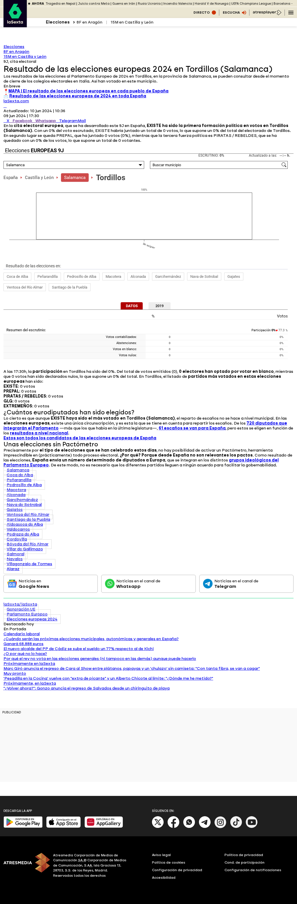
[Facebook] (173, 826)
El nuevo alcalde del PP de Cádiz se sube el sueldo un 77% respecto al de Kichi (78, 648)
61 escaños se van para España (192, 428)
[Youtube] (252, 826)
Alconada (138, 276)
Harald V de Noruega (212, 4)
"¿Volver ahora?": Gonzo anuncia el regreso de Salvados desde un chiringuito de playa (86, 688)
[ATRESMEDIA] (24, 866)
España (10, 177)
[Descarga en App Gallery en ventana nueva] (103, 826)
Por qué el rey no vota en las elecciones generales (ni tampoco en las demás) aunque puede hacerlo (99, 658)
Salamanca (75, 177)
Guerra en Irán (123, 4)
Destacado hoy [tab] (18, 624)
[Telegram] (205, 826)
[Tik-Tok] (236, 826)
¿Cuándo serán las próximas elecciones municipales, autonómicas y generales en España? (91, 638)
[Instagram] (220, 826)
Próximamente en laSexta (29, 663)
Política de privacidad (243, 855)
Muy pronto (14, 673)
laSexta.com (16, 101)
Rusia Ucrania (149, 4)
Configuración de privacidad (177, 870)
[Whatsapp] (189, 826)
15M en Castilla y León (132, 22)
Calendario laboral (21, 633)
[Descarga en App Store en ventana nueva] (63, 826)
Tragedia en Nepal (60, 4)
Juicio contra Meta (94, 4)
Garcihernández (168, 276)
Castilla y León (39, 177)
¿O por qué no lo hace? (25, 653)
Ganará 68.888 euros (23, 643)
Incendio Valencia (177, 4)
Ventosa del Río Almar (25, 287)
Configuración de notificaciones (252, 870)
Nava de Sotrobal (204, 276)
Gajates (233, 276)
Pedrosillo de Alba (81, 276)
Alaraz (13, 568)
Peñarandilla (47, 276)
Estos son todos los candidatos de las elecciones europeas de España (79, 438)
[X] (5, 105)
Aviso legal (161, 855)
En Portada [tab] (14, 628)
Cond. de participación (244, 862)
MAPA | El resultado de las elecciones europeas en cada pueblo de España (88, 91)
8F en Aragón (89, 22)
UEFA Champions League (251, 4)
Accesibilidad (163, 878)
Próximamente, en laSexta (29, 683)
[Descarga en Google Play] (23, 826)
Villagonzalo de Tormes (29, 563)
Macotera (113, 276)
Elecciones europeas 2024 (32, 619)
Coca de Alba (17, 276)
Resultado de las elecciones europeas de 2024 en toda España (77, 96)
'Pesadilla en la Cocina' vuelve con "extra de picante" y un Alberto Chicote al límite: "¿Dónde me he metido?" (108, 678)
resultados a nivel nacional (39, 433)
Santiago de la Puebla (69, 287)
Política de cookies (168, 862)
